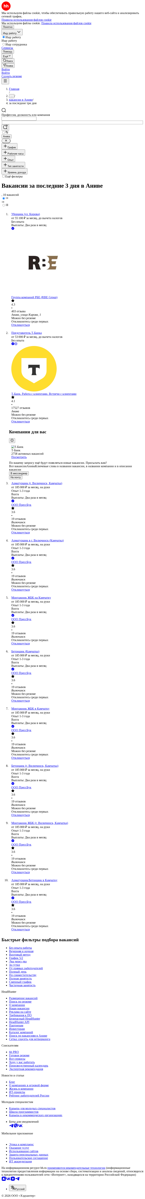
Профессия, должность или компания (26, 114)
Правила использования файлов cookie (66, 23)
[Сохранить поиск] (5, 127)
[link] (8, 60)
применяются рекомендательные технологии (76, 1167)
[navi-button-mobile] (5, 81)
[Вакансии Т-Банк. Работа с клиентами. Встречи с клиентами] (76, 369)
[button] (6, 69)
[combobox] (19, 119)
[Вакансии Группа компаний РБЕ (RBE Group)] (76, 263)
